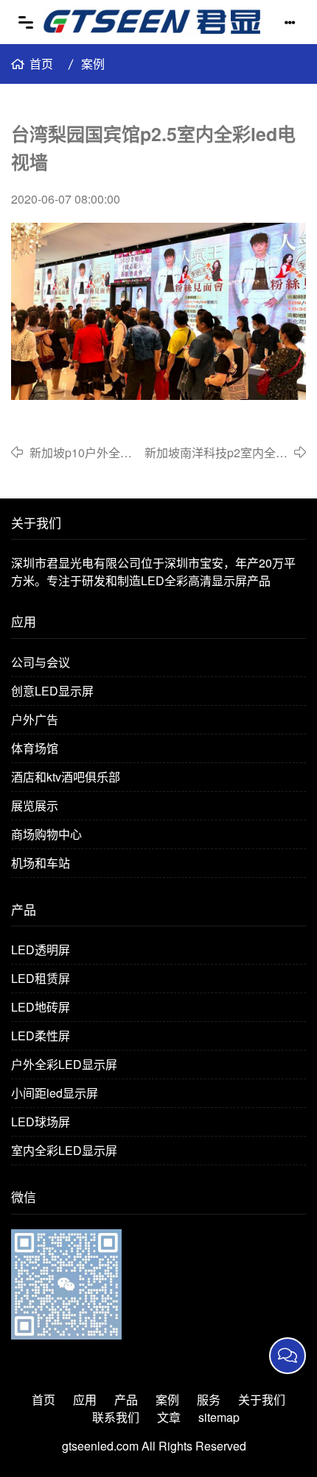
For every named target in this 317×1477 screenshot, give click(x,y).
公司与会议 (40, 662)
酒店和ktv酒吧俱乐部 (65, 776)
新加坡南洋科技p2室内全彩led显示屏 (216, 453)
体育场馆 (34, 748)
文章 (169, 1417)
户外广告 (34, 719)
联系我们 (115, 1417)
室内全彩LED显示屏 (64, 1150)
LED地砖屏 (40, 1006)
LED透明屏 (40, 949)
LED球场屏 (40, 1121)
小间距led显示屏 (54, 1092)
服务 (208, 1399)
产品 (126, 1399)
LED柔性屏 (40, 1035)
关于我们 (261, 1399)
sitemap (219, 1417)
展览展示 (34, 805)
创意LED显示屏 (52, 690)
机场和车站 (40, 862)
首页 (41, 63)
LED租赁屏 (40, 978)
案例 (93, 63)
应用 (85, 1399)
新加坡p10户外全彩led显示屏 (80, 453)
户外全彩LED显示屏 (64, 1064)
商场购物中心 (46, 834)
